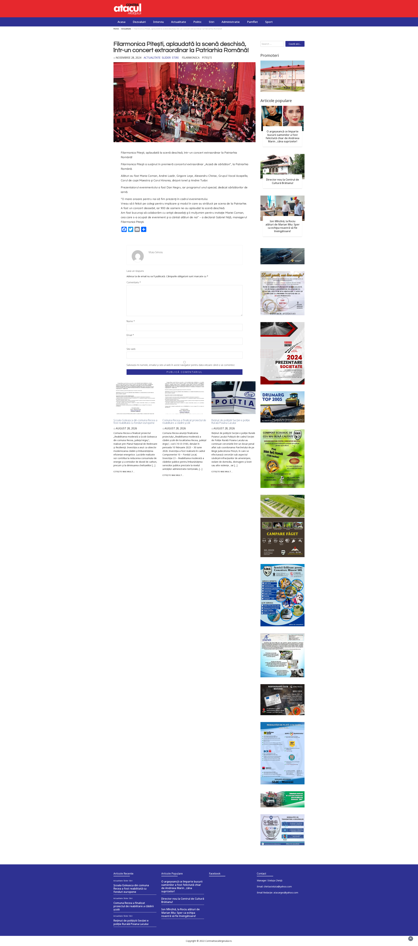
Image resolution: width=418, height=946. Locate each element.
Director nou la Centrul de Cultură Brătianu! (282, 181)
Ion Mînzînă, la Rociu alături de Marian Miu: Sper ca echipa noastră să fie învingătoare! (282, 226)
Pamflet (252, 22)
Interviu (158, 22)
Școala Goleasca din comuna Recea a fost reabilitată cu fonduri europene (135, 421)
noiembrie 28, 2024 (128, 57)
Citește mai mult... (124, 471)
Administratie (231, 22)
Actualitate (178, 22)
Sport (269, 22)
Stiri (211, 22)
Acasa (121, 22)
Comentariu (134, 282)
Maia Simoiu (156, 252)
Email (130, 335)
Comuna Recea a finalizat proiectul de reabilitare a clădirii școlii (184, 421)
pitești (207, 57)
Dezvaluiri (139, 22)
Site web (131, 348)
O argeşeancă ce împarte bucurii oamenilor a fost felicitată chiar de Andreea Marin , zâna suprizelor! (282, 136)
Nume (131, 321)
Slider (166, 57)
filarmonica (191, 57)
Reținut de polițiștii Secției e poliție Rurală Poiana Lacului (230, 421)
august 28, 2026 (126, 428)
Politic (197, 22)
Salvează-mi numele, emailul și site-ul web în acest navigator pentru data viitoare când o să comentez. (181, 364)
